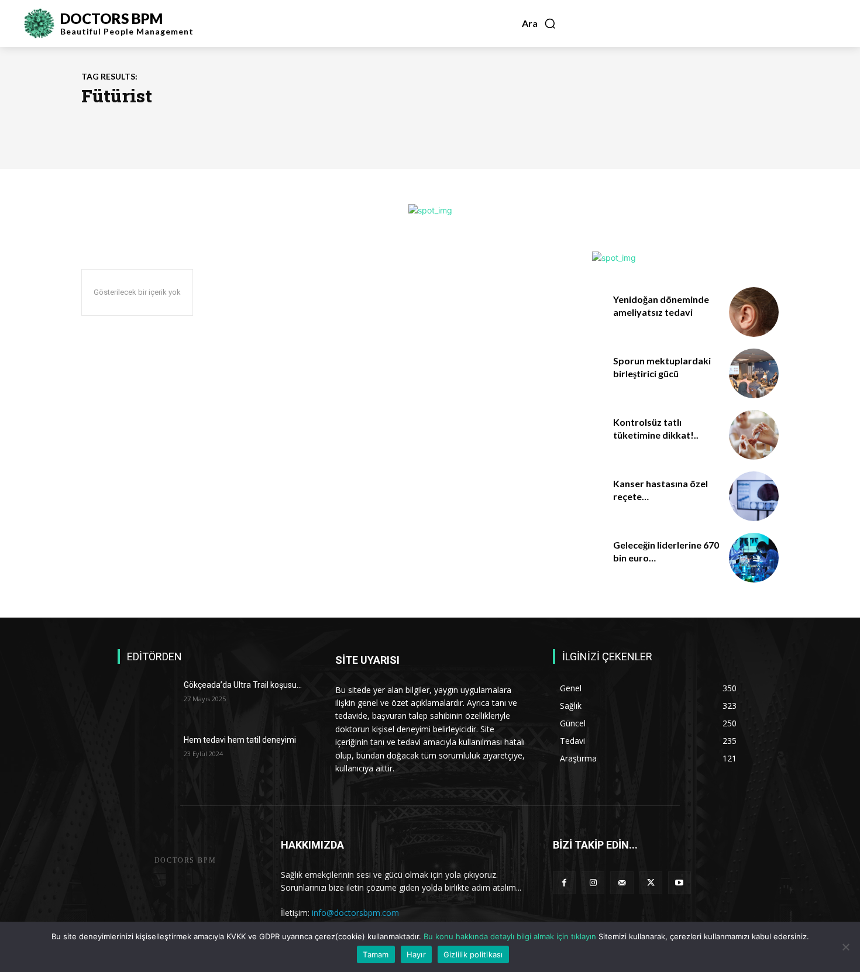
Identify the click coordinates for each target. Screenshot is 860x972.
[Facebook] (564, 882)
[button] (539, 23)
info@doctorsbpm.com (355, 912)
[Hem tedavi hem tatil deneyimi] (146, 754)
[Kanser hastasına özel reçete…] (754, 496)
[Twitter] (650, 882)
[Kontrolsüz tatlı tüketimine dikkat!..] (754, 435)
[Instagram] (593, 882)
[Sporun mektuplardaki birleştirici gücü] (754, 373)
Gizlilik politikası (473, 954)
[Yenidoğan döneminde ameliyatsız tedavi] (754, 312)
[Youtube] (679, 882)
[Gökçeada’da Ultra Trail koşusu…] (146, 699)
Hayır (416, 954)
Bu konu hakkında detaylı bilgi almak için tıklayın (511, 936)
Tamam (375, 954)
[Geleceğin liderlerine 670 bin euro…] (754, 557)
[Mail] (621, 882)
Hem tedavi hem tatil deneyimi (240, 739)
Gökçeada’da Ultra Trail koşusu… (243, 685)
